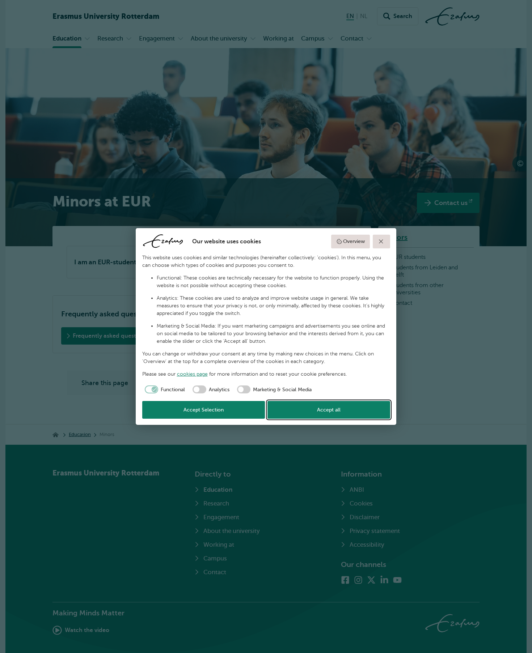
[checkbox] (163, 389)
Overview (354, 241)
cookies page (192, 374)
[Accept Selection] (381, 241)
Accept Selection (203, 410)
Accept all (329, 410)
